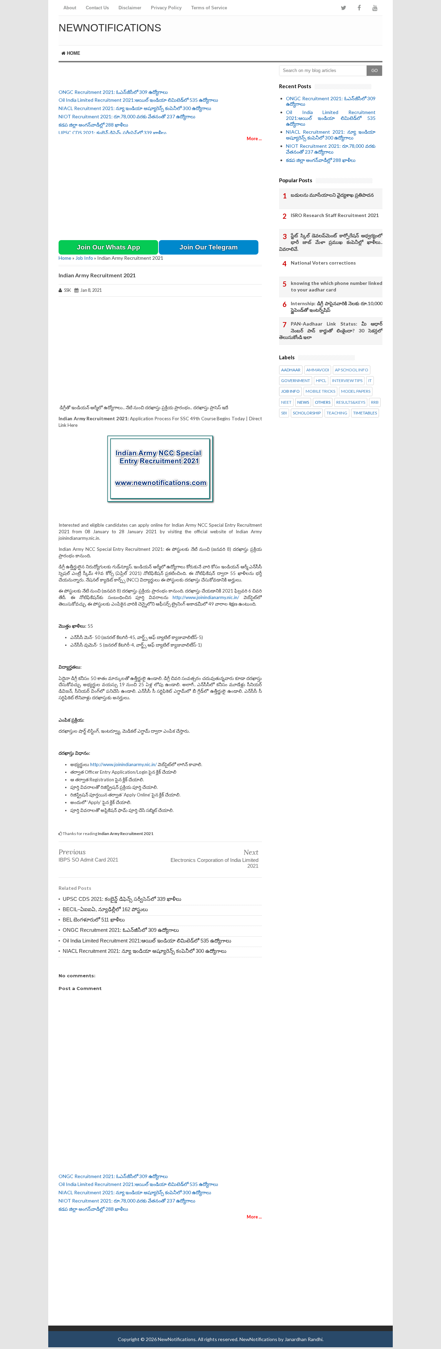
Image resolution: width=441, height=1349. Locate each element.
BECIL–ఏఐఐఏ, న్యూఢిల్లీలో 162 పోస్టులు (105, 909)
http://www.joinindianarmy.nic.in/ (206, 597)
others (322, 402)
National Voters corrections (323, 263)
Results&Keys (350, 402)
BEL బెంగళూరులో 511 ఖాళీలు (94, 920)
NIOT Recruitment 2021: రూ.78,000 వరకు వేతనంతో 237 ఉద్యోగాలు (127, 112)
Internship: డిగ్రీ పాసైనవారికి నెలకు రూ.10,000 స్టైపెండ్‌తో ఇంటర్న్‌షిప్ (336, 306)
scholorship (307, 413)
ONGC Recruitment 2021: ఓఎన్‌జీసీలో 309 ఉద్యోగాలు (113, 88)
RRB (375, 402)
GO (374, 70)
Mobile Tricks (320, 391)
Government (295, 380)
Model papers (355, 391)
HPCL (321, 380)
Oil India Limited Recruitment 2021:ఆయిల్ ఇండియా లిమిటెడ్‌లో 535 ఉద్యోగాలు (138, 96)
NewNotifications (110, 27)
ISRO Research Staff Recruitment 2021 (335, 215)
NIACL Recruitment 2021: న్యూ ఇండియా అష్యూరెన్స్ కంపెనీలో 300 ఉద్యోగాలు (135, 104)
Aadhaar (290, 370)
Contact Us (97, 7)
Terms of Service (209, 7)
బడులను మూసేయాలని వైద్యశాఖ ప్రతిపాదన (332, 195)
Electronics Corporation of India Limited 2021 (214, 863)
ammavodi (317, 370)
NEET (286, 402)
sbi (284, 413)
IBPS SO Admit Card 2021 (88, 860)
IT (370, 380)
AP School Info (351, 370)
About (69, 7)
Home (72, 53)
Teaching (337, 413)
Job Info (84, 258)
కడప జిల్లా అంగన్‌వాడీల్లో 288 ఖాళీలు (93, 120)
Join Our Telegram (209, 247)
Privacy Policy (166, 7)
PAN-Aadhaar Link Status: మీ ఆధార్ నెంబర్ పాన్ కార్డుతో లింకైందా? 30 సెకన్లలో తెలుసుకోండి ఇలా (330, 330)
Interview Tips (347, 380)
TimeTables (365, 413)
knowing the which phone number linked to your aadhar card (336, 286)
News (303, 402)
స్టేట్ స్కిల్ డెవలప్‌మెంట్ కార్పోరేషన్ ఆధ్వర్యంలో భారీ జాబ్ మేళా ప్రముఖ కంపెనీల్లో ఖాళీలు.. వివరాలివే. (330, 242)
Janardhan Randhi (303, 1339)
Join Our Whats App (108, 247)
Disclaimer (130, 7)
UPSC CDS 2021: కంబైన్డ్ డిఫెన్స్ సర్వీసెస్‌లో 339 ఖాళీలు (112, 129)
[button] (108, 247)
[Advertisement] (301, 29)
